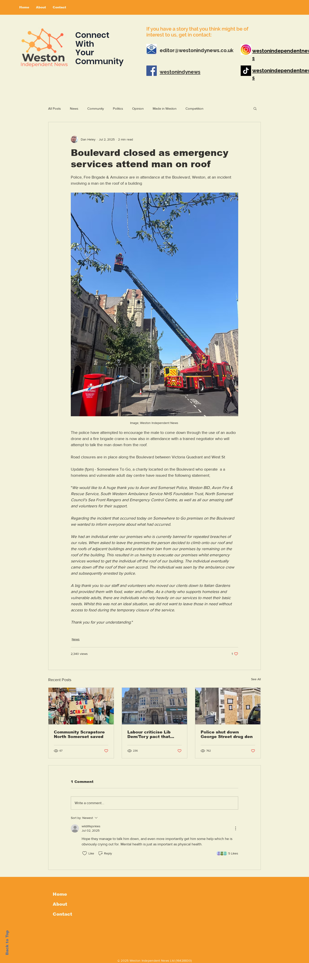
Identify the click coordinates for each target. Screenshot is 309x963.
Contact (62, 914)
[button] (255, 108)
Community (95, 108)
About (60, 904)
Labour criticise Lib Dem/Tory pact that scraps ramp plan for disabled (150, 734)
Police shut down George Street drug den (227, 734)
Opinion (138, 108)
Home (60, 894)
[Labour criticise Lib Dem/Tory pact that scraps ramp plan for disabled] (154, 706)
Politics (118, 108)
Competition (194, 108)
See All (256, 679)
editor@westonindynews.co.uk (196, 50)
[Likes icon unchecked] (85, 853)
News (74, 108)
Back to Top (7, 942)
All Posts (54, 108)
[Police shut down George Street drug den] (228, 706)
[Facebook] (151, 70)
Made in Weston (164, 108)
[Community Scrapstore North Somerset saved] (81, 706)
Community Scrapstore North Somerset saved (79, 734)
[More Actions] (235, 828)
